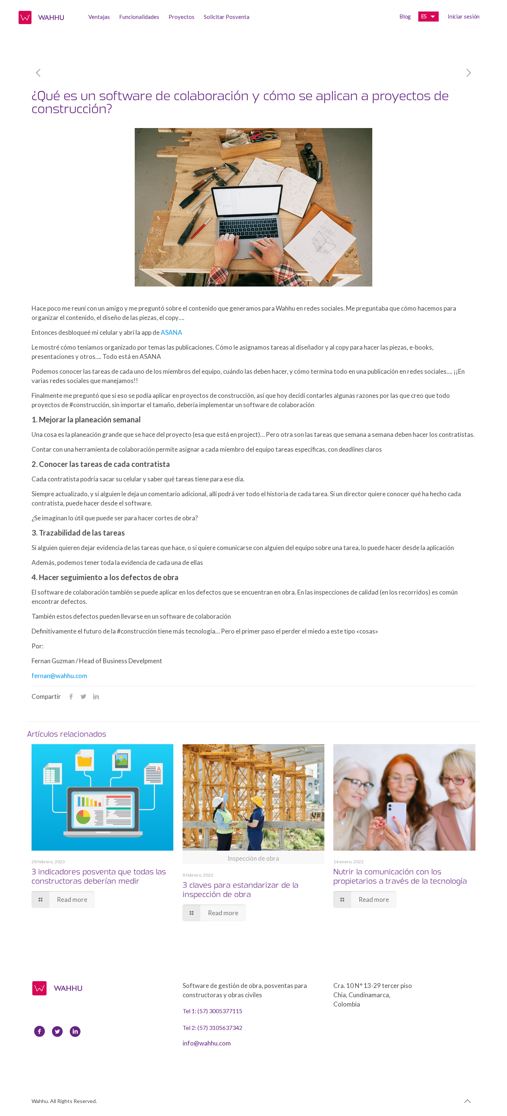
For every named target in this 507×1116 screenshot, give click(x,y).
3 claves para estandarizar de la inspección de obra (240, 889)
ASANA (171, 332)
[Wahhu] (41, 16)
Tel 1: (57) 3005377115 (212, 1010)
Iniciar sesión (464, 16)
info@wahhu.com (207, 1043)
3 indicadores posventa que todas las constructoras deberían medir (99, 876)
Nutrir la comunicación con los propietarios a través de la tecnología (400, 876)
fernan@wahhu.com (59, 676)
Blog (405, 16)
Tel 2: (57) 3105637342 (212, 1027)
